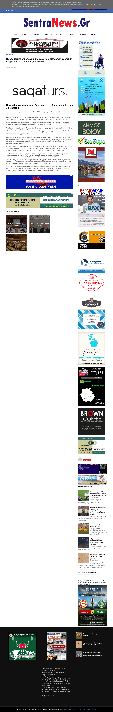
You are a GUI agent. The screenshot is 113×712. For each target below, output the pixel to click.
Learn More (90, 4)
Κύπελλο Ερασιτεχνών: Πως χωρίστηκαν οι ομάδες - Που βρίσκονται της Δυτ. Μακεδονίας (92, 654)
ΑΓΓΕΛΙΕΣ (93, 34)
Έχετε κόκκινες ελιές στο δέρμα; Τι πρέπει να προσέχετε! (97, 556)
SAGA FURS (10, 54)
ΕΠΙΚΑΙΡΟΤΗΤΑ (35, 34)
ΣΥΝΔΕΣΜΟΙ (70, 34)
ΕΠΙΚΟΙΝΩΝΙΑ (10, 10)
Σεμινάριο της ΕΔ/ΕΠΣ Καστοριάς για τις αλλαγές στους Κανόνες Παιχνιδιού (98, 493)
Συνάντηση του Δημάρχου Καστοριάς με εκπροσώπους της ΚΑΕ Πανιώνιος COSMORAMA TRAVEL (97, 511)
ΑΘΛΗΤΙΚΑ (48, 34)
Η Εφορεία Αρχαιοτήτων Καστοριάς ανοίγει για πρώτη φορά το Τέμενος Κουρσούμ (97, 541)
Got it (99, 4)
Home (15, 34)
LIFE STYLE (59, 34)
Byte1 (40, 709)
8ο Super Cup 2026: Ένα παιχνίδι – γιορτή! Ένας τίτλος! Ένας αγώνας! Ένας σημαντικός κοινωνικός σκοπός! (92, 582)
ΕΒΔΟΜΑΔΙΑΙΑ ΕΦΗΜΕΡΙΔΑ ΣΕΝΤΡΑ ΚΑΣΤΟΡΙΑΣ (78, 709)
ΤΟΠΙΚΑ (23, 34)
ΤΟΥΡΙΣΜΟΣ (82, 34)
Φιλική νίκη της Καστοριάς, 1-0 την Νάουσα (98, 525)
